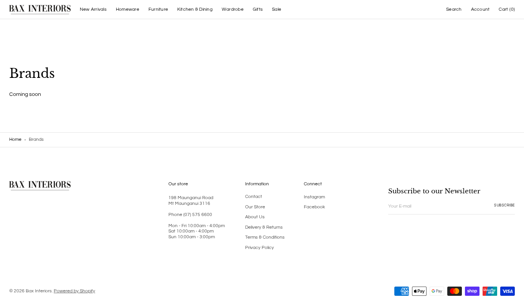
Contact (253, 196)
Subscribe (504, 205)
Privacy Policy (259, 247)
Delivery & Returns (264, 227)
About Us (255, 216)
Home (15, 139)
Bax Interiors (39, 291)
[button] (453, 9)
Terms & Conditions (265, 237)
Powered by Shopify (74, 291)
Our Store (255, 206)
